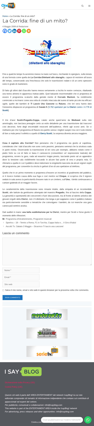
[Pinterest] (19, 31)
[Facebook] (5, 31)
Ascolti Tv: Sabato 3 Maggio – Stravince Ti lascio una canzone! (35, 226)
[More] (29, 31)
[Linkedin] (14, 31)
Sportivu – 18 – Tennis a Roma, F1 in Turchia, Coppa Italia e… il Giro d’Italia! (41, 222)
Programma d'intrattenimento (19, 219)
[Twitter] (9, 31)
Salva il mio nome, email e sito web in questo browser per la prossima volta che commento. (47, 290)
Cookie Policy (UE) (13, 387)
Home (5, 16)
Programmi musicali (42, 219)
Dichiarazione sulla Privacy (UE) (20, 382)
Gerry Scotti (46, 133)
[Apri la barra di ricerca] (82, 6)
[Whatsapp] (24, 31)
